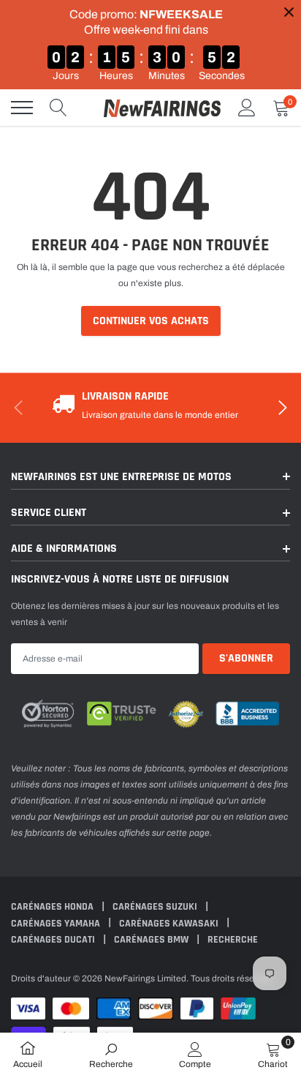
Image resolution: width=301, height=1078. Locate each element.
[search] (58, 107)
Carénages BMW (152, 939)
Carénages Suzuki (156, 906)
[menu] (22, 108)
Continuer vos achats (151, 321)
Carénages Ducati (54, 939)
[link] (111, 1055)
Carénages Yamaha (56, 923)
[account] (247, 107)
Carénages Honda (53, 906)
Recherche (232, 939)
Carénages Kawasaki (170, 923)
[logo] (162, 107)
